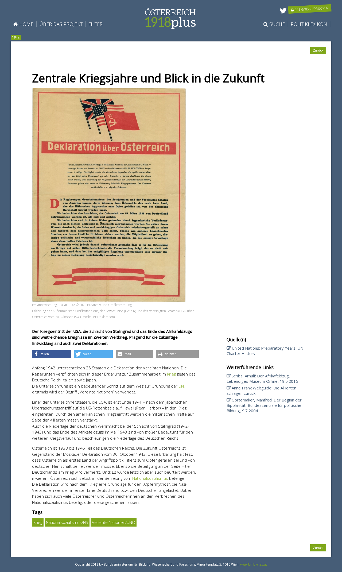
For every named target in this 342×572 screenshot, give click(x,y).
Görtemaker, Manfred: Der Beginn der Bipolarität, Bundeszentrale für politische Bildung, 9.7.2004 (264, 405)
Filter (95, 24)
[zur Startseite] (170, 26)
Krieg (171, 374)
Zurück (318, 50)
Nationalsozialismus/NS (67, 522)
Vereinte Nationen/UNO (113, 522)
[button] (51, 354)
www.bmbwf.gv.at (253, 564)
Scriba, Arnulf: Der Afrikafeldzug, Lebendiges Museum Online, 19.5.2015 (262, 378)
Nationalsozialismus (150, 478)
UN (181, 386)
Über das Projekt (61, 24)
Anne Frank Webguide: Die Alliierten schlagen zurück (261, 390)
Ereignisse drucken (311, 9)
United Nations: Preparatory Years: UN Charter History (265, 350)
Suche (276, 24)
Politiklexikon (309, 24)
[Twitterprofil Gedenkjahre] (283, 13)
